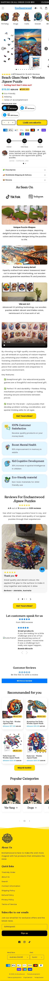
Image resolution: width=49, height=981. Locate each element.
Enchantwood (20, 974)
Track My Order (8, 872)
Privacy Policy (8, 900)
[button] (36, 8)
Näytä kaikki (24, 767)
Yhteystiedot (39, 977)
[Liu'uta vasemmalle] (3, 48)
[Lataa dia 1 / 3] (16, 69)
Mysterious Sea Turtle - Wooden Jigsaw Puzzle (35, 722)
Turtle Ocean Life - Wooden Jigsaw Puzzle (11, 757)
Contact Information (11, 886)
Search (5, 881)
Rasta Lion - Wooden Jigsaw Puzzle (34, 757)
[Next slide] (30, 599)
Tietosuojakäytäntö (15, 977)
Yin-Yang (9, 807)
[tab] (23, 163)
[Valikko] (2, 8)
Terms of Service (9, 904)
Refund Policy (8, 895)
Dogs (31, 807)
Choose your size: (9, 103)
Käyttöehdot (28, 977)
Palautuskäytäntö (33, 974)
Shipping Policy (8, 890)
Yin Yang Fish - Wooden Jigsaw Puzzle (12, 722)
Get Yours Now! (24, 416)
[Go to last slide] (18, 599)
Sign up (24, 933)
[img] (24, 619)
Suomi (34, 957)
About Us (6, 877)
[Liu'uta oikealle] (46, 48)
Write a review (24, 680)
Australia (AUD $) (16, 957)
